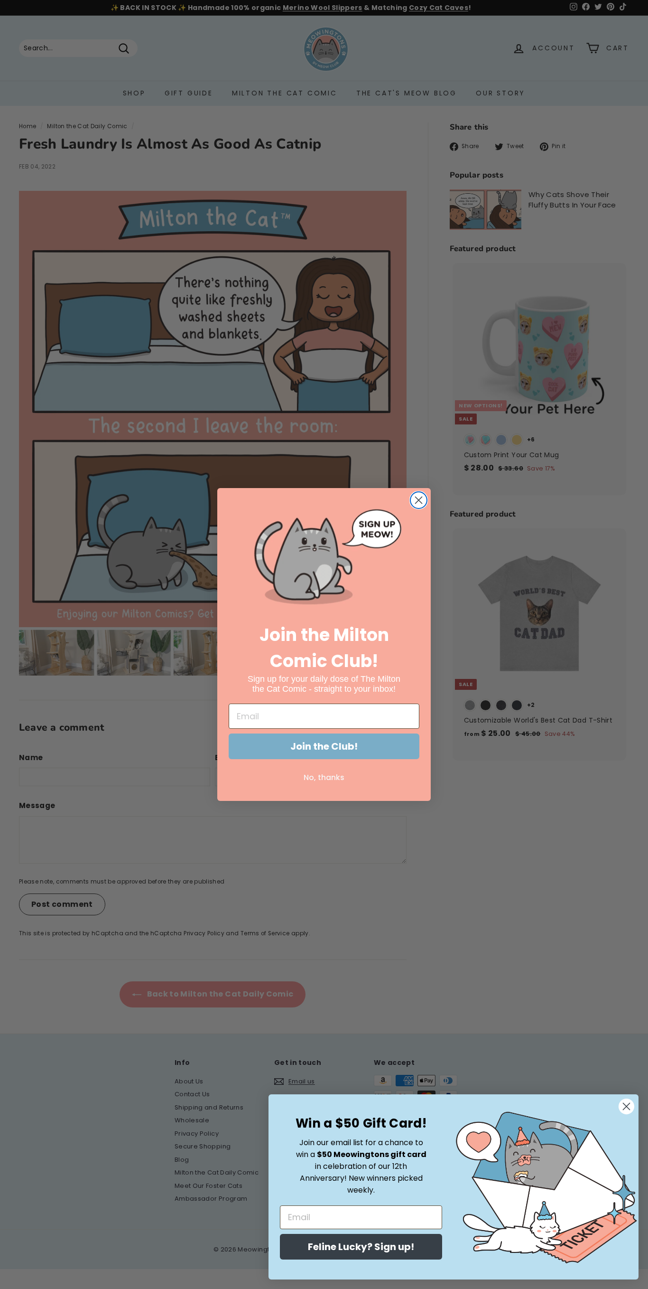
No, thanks (324, 777)
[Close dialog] (418, 500)
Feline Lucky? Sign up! (361, 1246)
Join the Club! (324, 746)
